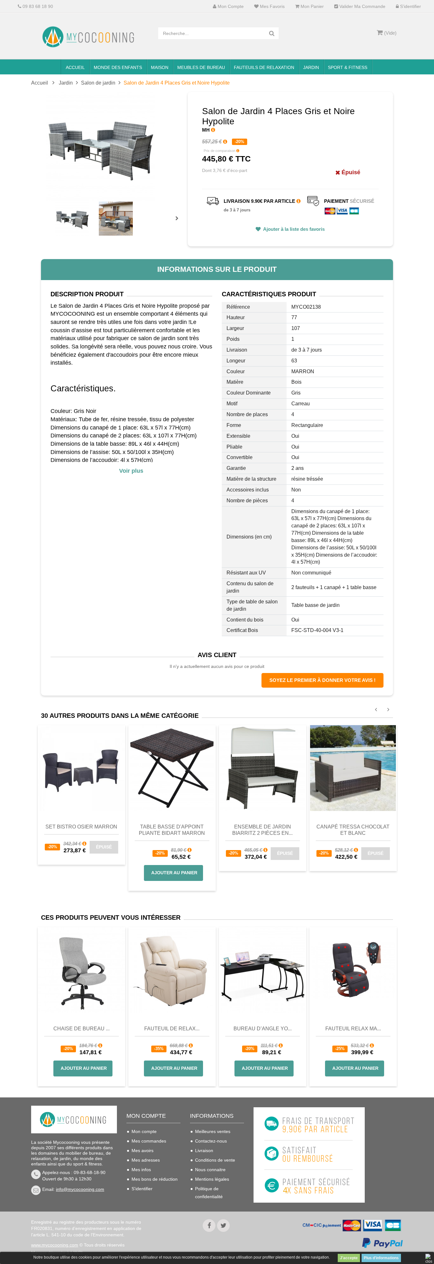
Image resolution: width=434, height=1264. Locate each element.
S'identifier (410, 6)
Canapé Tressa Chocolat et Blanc (353, 830)
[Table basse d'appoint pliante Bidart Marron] (172, 767)
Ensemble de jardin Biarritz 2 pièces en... (262, 830)
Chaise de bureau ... (81, 1028)
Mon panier (311, 6)
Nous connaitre (210, 1169)
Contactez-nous (211, 1141)
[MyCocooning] (90, 37)
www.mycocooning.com (54, 1244)
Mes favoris (272, 6)
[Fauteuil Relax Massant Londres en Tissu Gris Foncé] (353, 970)
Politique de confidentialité (209, 1192)
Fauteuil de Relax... (172, 1028)
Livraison (204, 1150)
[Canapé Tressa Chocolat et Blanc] (353, 767)
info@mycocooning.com (80, 1189)
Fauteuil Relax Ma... (353, 1028)
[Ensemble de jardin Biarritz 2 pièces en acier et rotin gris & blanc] (262, 767)
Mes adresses (146, 1160)
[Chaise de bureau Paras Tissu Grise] (81, 970)
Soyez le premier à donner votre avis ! (322, 680)
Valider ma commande (361, 6)
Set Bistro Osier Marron (81, 826)
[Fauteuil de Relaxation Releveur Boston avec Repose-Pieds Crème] (172, 970)
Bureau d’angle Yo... (263, 1028)
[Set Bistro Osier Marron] (81, 767)
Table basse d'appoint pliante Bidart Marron (172, 830)
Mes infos (141, 1169)
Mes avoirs (142, 1150)
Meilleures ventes (212, 1131)
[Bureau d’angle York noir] (262, 970)
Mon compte (230, 6)
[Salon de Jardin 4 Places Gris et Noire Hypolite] (72, 219)
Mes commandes (149, 1141)
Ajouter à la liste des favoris (293, 229)
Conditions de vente (215, 1160)
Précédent (56, 211)
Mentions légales (212, 1179)
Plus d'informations (381, 1258)
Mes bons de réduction (155, 1179)
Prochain (179, 222)
